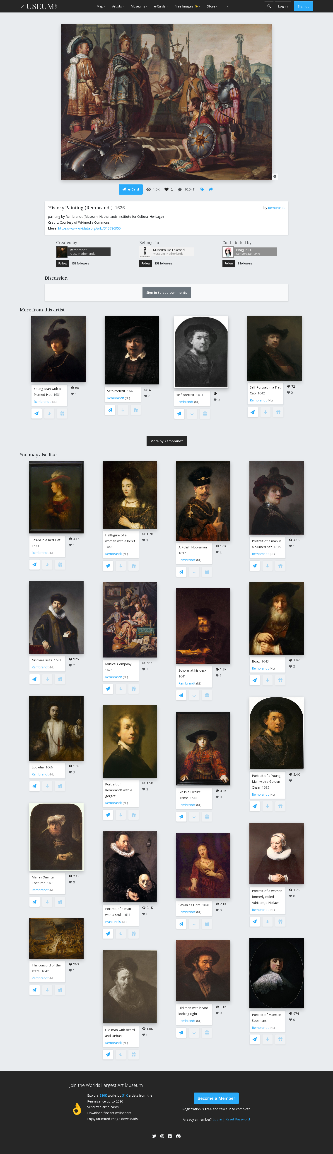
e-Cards (160, 6)
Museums (138, 6)
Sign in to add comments (166, 292)
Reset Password (238, 1119)
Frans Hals (113, 921)
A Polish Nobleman (193, 547)
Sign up (303, 6)
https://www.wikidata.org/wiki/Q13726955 (89, 228)
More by (166, 441)
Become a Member (216, 1098)
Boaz (256, 661)
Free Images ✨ (186, 6)
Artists (117, 6)
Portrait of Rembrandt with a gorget (118, 790)
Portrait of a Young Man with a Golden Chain (266, 781)
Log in (283, 6)
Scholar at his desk (192, 670)
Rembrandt (276, 207)
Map (100, 6)
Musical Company (118, 664)
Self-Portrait (116, 391)
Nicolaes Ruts (42, 660)
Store (211, 6)
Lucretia (38, 767)
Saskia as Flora (189, 905)
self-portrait (185, 395)
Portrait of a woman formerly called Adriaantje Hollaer (267, 897)
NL (54, 402)
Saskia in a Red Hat (46, 540)
